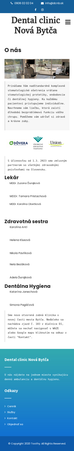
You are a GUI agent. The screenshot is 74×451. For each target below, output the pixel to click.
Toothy (35, 443)
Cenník (11, 406)
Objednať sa (15, 424)
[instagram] (42, 9)
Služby (11, 412)
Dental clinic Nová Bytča (35, 25)
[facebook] (35, 9)
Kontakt (12, 418)
